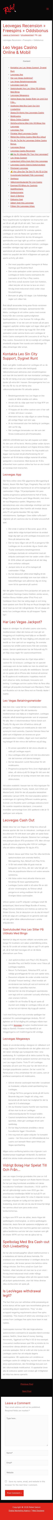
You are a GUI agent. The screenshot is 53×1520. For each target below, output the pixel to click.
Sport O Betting (17, 196)
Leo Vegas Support (18, 158)
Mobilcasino (15, 116)
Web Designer (38, 1510)
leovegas (18, 1025)
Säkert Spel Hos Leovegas (22, 203)
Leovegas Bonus (17, 147)
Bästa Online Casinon (19, 119)
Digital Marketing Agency (20, 1510)
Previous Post (27, 1384)
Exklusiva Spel (16, 199)
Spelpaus (14, 178)
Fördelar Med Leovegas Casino (24, 133)
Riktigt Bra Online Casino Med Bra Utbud (28, 137)
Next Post (26, 1391)
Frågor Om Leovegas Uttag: (22, 206)
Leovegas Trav (17, 130)
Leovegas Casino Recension (22, 151)
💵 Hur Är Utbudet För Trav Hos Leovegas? (29, 154)
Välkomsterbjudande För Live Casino (26, 182)
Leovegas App (16, 74)
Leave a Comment (11, 35)
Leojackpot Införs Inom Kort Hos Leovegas (29, 161)
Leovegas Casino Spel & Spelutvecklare (27, 165)
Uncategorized (27, 35)
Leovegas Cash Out (19, 85)
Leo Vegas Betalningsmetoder (23, 81)
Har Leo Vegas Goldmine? (21, 78)
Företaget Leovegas (19, 168)
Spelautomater (16, 192)
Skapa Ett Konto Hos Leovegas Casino (27, 112)
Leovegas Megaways (19, 95)
